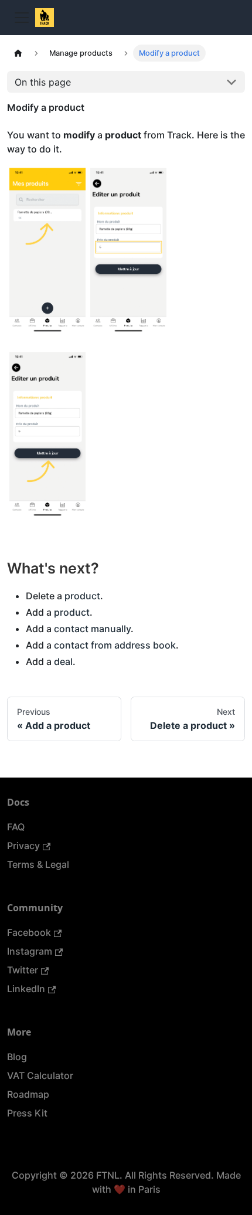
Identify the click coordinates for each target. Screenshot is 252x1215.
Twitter (22, 970)
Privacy (23, 845)
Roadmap (28, 1094)
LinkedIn (26, 989)
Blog (17, 1057)
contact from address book (115, 645)
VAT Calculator (40, 1075)
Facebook (29, 932)
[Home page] (18, 53)
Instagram (29, 951)
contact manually (92, 628)
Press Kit (27, 1113)
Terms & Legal (38, 864)
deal (63, 661)
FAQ (16, 827)
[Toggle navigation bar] (21, 17)
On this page (43, 82)
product (82, 596)
